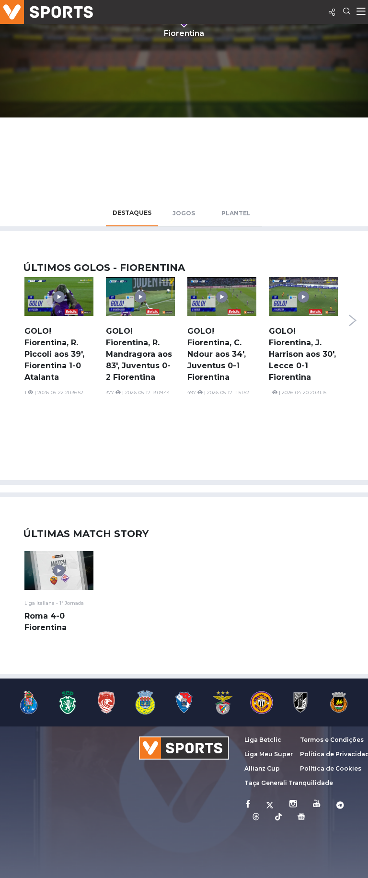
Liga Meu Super (268, 754)
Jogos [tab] (183, 213)
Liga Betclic (262, 739)
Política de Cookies (330, 768)
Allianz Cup (262, 768)
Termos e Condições (332, 739)
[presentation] (352, 320)
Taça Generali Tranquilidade (288, 782)
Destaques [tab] (132, 212)
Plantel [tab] (236, 213)
